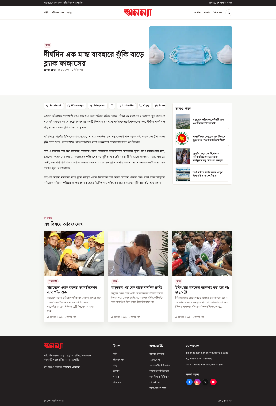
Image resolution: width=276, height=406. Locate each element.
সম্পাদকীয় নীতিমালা (160, 365)
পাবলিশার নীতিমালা (160, 377)
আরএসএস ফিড (158, 388)
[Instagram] (197, 382)
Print (162, 106)
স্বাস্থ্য (69, 12)
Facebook (56, 106)
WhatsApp (77, 106)
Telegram (99, 106)
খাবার (207, 12)
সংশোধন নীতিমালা (159, 371)
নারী (46, 12)
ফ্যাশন (197, 12)
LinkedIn (128, 106)
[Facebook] (189, 382)
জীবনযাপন (58, 12)
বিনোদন (218, 12)
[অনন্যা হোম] (138, 13)
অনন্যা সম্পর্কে (157, 354)
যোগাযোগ (155, 360)
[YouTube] (213, 382)
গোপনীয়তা (155, 382)
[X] (205, 382)
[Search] (229, 12)
